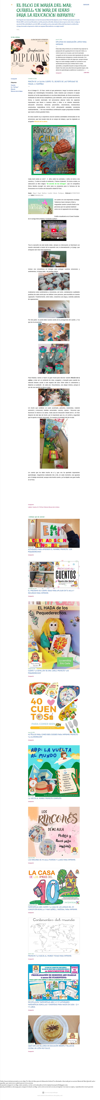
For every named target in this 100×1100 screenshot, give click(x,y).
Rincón (13, 89)
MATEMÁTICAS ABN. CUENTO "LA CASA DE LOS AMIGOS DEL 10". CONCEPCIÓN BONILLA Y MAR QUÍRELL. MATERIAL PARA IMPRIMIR (52, 908)
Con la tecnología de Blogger (51, 1092)
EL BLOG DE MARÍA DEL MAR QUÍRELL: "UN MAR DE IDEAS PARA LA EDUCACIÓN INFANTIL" (46, 10)
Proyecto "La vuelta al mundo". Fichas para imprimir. (49, 956)
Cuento (13, 85)
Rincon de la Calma (16, 91)
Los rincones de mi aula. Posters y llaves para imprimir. (51, 860)
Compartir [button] (58, 73)
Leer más (86, 72)
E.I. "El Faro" (15, 87)
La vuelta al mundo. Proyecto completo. (44, 798)
